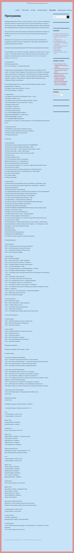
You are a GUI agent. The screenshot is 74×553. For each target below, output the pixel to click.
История (33, 10)
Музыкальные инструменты (60, 45)
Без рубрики (56, 39)
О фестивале (25, 10)
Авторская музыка (42, 10)
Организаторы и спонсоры (65, 10)
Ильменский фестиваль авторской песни (13, 539)
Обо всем (56, 49)
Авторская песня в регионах (60, 33)
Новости (56, 47)
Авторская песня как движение (60, 35)
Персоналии (56, 50)
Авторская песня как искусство (60, 36)
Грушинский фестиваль (59, 41)
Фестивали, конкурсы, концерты (60, 52)
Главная (17, 10)
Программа (52, 10)
